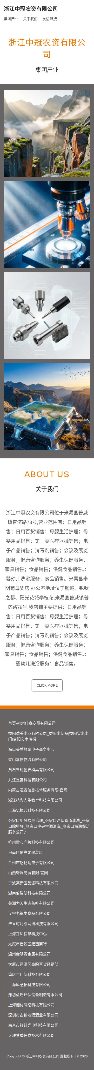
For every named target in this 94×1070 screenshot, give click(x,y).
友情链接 (49, 19)
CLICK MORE (47, 685)
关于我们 (30, 19)
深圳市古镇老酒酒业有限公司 (33, 1015)
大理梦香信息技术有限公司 (31, 1035)
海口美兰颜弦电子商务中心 (31, 749)
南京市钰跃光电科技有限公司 (33, 1025)
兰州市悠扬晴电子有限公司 (31, 863)
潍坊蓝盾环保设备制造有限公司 (35, 995)
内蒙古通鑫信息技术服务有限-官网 (37, 790)
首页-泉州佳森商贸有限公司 (32, 723)
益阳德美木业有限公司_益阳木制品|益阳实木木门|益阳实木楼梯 (48, 736)
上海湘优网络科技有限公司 (31, 1005)
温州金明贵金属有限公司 (29, 954)
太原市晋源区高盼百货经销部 (33, 964)
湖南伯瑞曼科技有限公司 (29, 893)
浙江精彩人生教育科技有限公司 (35, 800)
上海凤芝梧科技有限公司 (29, 985)
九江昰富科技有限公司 (27, 780)
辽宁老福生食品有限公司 (29, 913)
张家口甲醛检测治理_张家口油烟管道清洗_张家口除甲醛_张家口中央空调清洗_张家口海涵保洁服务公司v (49, 826)
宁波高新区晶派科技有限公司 (33, 883)
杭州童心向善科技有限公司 (31, 842)
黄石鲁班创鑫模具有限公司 (31, 770)
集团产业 (11, 19)
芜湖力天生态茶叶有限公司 (31, 903)
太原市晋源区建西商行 (27, 944)
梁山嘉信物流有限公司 (27, 760)
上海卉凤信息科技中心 (27, 934)
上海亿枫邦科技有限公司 (29, 810)
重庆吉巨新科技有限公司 (29, 974)
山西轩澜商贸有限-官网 (28, 873)
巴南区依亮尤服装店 (25, 852)
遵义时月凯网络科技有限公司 (33, 924)
